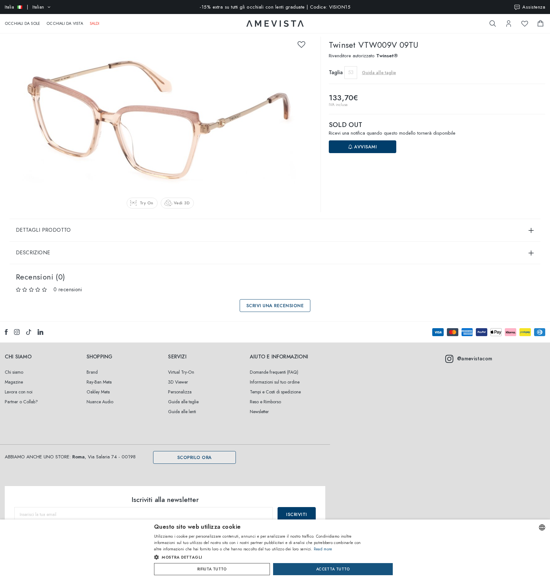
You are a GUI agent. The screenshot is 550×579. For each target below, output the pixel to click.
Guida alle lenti (182, 411)
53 (351, 72)
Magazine (14, 382)
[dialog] (275, 549)
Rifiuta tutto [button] (212, 569)
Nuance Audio (100, 402)
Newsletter (259, 411)
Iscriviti (296, 514)
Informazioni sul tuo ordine (275, 382)
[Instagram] (17, 332)
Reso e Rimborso (265, 402)
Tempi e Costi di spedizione (275, 392)
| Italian (24, 7)
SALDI (95, 23)
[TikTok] (28, 332)
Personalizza (180, 392)
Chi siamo (14, 372)
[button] (261, 557)
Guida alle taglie (183, 402)
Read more (323, 549)
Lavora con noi (18, 392)
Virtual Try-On (181, 372)
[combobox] (542, 527)
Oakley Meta (98, 392)
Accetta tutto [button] (333, 569)
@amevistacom (474, 358)
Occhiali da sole (22, 23)
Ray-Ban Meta (99, 382)
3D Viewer (178, 382)
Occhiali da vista (64, 23)
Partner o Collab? (21, 402)
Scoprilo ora (194, 457)
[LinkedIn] (40, 332)
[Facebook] (6, 332)
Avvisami (365, 147)
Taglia (336, 72)
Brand (92, 372)
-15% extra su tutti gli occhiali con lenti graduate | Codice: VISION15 (275, 7)
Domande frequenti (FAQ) (274, 372)
